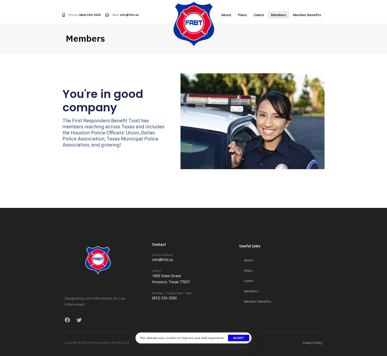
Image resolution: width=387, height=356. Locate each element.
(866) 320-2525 (90, 15)
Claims (259, 15)
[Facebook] (67, 320)
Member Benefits (307, 15)
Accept (238, 338)
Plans (242, 15)
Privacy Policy (312, 343)
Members (278, 15)
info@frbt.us (129, 15)
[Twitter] (79, 320)
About (226, 15)
